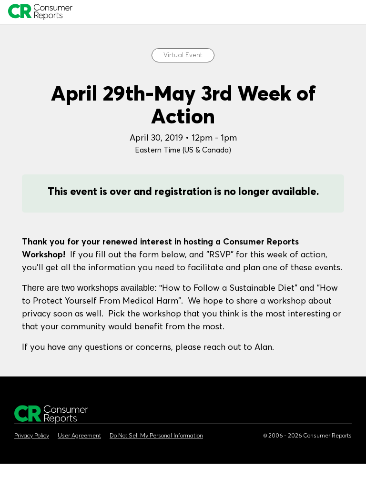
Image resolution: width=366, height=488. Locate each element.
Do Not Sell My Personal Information (156, 435)
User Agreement (79, 435)
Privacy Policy (31, 435)
